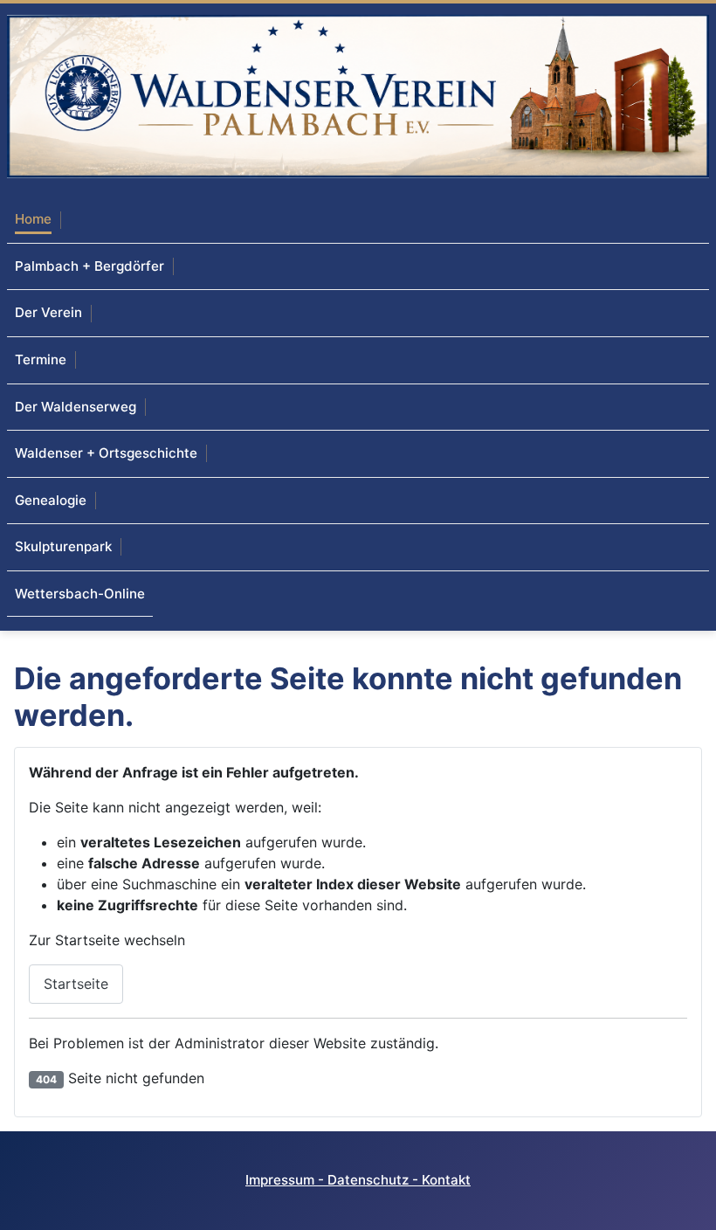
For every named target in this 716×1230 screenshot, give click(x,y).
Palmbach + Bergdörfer (89, 266)
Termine (40, 359)
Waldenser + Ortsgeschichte (106, 453)
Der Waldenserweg (75, 406)
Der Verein (48, 312)
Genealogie (50, 500)
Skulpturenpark (63, 546)
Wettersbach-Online (80, 593)
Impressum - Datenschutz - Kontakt (358, 1179)
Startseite (76, 983)
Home (33, 219)
